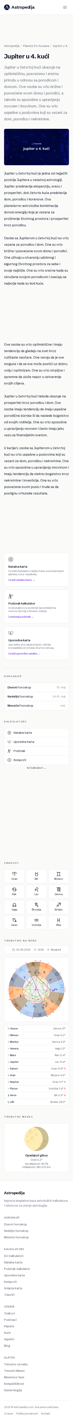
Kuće (7, 1333)
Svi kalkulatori (13, 1256)
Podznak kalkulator (17, 1269)
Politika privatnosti (27, 1413)
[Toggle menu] (65, 7)
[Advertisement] (38, 31)
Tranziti (9, 1295)
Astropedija (11, 46)
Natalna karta (13, 1262)
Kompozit (10, 1282)
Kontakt (45, 1413)
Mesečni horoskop (16, 1237)
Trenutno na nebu (16, 1364)
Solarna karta (13, 1288)
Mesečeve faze (14, 1377)
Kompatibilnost (14, 1384)
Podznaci (10, 1320)
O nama (8, 1413)
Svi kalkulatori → (36, 767)
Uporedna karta (14, 1275)
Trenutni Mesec (14, 1371)
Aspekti (9, 1339)
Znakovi (9, 1313)
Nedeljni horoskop (16, 1231)
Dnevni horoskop (15, 1224)
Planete (9, 1326)
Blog (7, 1346)
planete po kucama (36, 46)
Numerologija (13, 1390)
